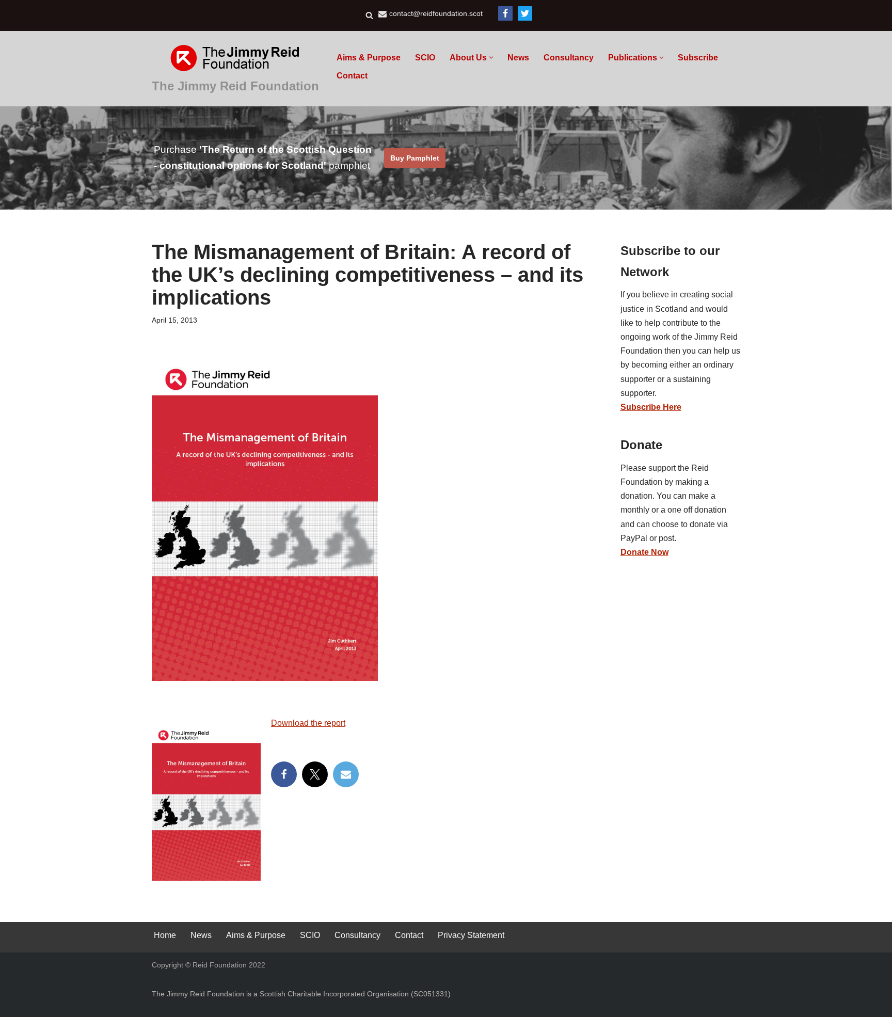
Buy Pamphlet (414, 158)
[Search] (369, 15)
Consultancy (569, 57)
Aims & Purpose (369, 57)
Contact (352, 75)
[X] (315, 774)
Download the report (308, 723)
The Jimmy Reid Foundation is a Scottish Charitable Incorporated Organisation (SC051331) (301, 994)
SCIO (425, 57)
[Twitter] (525, 13)
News (518, 57)
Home (165, 935)
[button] (491, 57)
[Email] (346, 774)
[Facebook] (505, 13)
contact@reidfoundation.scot (436, 14)
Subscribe (698, 57)
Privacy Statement (471, 935)
